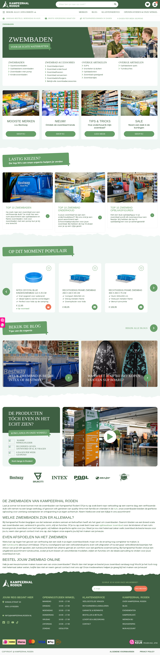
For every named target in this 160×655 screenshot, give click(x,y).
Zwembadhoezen (55, 72)
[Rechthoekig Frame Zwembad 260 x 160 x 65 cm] (80, 276)
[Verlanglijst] (147, 4)
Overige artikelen (94, 62)
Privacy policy (147, 652)
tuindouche (12, 545)
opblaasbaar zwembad (111, 525)
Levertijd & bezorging (93, 619)
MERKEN (83, 12)
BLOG (94, 12)
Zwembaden (16, 62)
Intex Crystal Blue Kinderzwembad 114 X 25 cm (31, 291)
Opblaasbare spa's (128, 66)
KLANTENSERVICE (111, 12)
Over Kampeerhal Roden (134, 601)
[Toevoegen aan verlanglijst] (48, 268)
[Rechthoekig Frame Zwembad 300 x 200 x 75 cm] (126, 276)
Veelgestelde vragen (93, 601)
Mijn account (129, 628)
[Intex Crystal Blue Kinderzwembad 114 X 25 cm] (33, 276)
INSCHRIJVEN (140, 589)
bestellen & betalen (92, 615)
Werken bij (127, 619)
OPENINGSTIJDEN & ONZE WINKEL (141, 12)
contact (86, 624)
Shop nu (21, 134)
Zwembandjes (90, 78)
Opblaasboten (90, 72)
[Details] (95, 307)
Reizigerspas (128, 624)
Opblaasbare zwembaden (22, 69)
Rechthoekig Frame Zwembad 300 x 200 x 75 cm (125, 291)
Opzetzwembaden (18, 66)
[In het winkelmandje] (48, 307)
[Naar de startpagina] (15, 4)
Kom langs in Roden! (22, 461)
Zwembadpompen (55, 66)
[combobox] (87, 4)
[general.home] (17, 583)
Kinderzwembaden (19, 75)
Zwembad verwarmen (57, 75)
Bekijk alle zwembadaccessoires (61, 81)
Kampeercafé (129, 615)
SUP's (86, 66)
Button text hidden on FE (68, 378)
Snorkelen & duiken (93, 69)
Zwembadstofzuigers (56, 78)
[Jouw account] (155, 4)
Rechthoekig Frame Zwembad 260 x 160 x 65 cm (79, 291)
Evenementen (129, 610)
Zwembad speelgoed (93, 75)
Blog (124, 606)
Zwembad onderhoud (57, 69)
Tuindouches (126, 69)
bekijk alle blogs (137, 328)
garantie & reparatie (92, 610)
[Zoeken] (115, 4)
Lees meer (99, 134)
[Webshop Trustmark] (135, 641)
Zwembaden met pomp (21, 72)
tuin (116, 509)
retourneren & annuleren (95, 606)
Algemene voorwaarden (122, 652)
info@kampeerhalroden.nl (18, 616)
